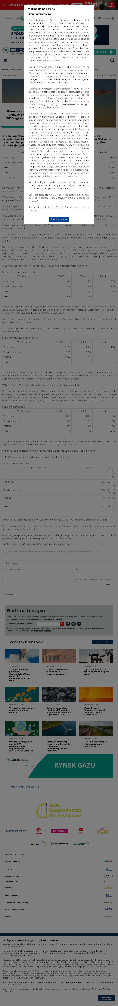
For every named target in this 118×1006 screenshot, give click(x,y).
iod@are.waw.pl (80, 170)
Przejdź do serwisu (59, 219)
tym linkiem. (53, 60)
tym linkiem (47, 101)
